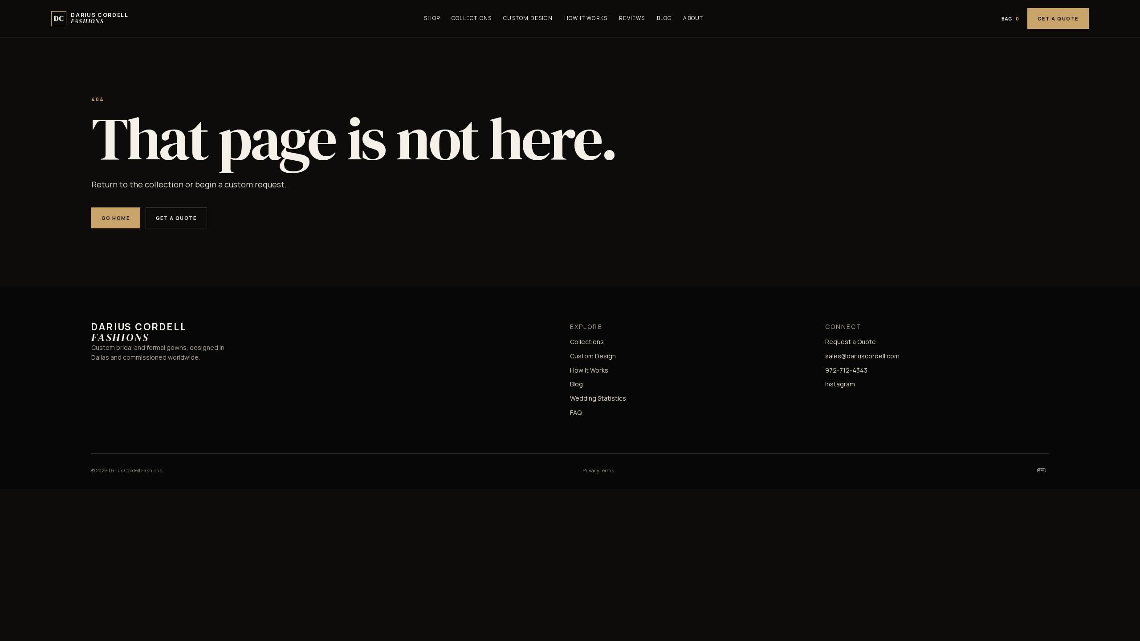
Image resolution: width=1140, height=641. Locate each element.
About (693, 18)
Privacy (590, 470)
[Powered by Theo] (1041, 470)
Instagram (840, 384)
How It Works (585, 18)
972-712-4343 (846, 370)
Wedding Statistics (598, 398)
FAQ (576, 412)
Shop (432, 18)
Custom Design (528, 18)
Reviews (632, 18)
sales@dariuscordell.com (862, 356)
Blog (664, 18)
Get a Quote (1058, 18)
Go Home (116, 218)
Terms (606, 470)
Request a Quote (850, 341)
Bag (1010, 19)
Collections (472, 18)
